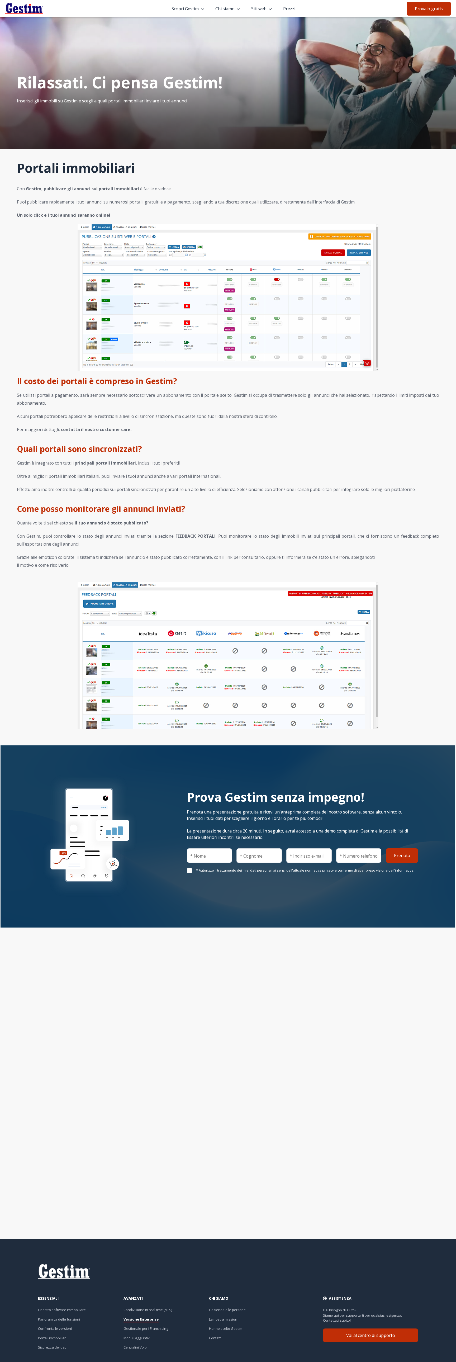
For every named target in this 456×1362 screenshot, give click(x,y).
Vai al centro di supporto (370, 1335)
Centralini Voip (135, 1347)
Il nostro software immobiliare (62, 1309)
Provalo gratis (429, 9)
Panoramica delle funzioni (59, 1319)
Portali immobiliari (52, 1338)
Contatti (215, 1338)
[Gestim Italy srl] (44, 8)
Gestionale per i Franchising (146, 1328)
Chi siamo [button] (225, 9)
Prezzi (289, 9)
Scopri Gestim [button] (185, 9)
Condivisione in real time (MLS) (148, 1309)
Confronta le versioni (55, 1328)
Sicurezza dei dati (52, 1347)
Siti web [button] (259, 9)
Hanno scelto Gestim (225, 1328)
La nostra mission (223, 1319)
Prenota (402, 855)
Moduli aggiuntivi (137, 1338)
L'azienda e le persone (227, 1309)
